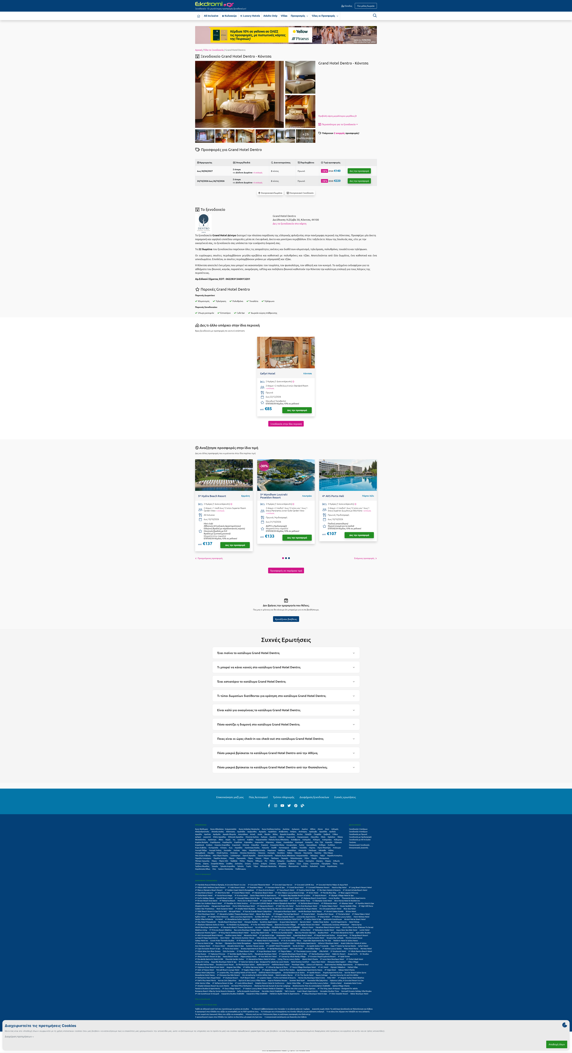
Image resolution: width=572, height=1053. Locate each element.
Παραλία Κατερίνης (334, 855)
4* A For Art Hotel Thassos (261, 924)
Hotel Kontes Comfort (300, 962)
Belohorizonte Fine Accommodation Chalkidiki (311, 986)
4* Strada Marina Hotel (204, 964)
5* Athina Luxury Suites (332, 948)
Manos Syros (357, 924)
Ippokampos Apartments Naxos (309, 970)
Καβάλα (250, 839)
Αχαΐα (260, 834)
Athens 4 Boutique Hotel (328, 943)
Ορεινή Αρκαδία (249, 855)
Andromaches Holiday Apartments (339, 964)
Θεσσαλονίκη (200, 839)
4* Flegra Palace (285, 951)
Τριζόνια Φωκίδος (202, 866)
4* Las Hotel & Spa (266, 935)
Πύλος (242, 861)
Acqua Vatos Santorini (289, 922)
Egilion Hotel (200, 916)
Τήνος (335, 863)
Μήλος (331, 850)
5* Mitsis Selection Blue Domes (207, 951)
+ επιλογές (270, 388)
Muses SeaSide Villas (348, 906)
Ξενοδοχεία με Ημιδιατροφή (360, 837)
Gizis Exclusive (228, 951)
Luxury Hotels (251, 15)
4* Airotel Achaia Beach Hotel (355, 890)
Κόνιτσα (246, 845)
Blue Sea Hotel (350, 908)
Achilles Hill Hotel (262, 916)
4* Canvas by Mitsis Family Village (292, 956)
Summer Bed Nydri (297, 980)
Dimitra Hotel (336, 983)
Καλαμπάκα (327, 839)
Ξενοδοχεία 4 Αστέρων (358, 831)
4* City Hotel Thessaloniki (205, 922)
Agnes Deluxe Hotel (261, 943)
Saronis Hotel (305, 922)
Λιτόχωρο (337, 847)
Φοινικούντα (294, 866)
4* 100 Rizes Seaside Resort (283, 916)
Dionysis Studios (251, 922)
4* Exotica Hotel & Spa (306, 890)
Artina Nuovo (200, 954)
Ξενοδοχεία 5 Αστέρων (358, 829)
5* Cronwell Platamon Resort (317, 887)
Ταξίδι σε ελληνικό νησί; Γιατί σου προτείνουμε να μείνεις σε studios (222, 1009)
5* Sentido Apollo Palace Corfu (239, 954)
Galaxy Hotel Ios (201, 940)
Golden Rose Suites (321, 922)
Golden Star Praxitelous (204, 908)
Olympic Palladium (338, 967)
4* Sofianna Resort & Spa (222, 983)
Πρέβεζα (233, 861)
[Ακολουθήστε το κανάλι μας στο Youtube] (282, 805)
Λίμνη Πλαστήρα (324, 847)
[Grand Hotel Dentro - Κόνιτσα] (239, 94)
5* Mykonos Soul (361, 964)
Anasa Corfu (353, 954)
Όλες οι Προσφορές (324, 15)
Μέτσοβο (322, 850)
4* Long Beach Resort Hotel (360, 887)
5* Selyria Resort (319, 895)
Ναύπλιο (317, 853)
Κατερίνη (309, 842)
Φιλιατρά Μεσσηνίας (268, 866)
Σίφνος (206, 863)
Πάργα (231, 858)
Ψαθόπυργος (240, 869)
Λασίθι (273, 847)
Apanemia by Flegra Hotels (306, 908)
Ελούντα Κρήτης (252, 837)
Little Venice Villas (202, 983)
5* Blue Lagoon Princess (348, 892)
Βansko (267, 834)
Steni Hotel (224, 938)
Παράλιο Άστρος (220, 858)
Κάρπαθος (248, 842)
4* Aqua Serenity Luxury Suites (315, 983)
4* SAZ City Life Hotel (284, 906)
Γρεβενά (327, 834)
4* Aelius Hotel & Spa (312, 919)
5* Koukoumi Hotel (338, 951)
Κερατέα (328, 842)
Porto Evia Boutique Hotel (306, 906)
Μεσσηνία (302, 850)
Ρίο (266, 861)
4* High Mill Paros (366, 906)
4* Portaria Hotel (343, 914)
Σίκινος (198, 863)
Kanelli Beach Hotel (225, 898)
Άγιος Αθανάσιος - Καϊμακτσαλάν (223, 829)
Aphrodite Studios (363, 932)
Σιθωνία (336, 861)
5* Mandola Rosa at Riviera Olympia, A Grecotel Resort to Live (220, 884)
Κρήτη (301, 845)
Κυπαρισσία (213, 847)
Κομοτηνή (236, 845)
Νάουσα (297, 853)
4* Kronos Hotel (241, 895)
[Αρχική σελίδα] (198, 16)
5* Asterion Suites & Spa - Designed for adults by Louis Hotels (264, 962)
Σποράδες (282, 863)
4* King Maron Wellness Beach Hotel (233, 932)
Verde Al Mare (298, 946)
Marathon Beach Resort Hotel (328, 927)
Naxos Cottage (322, 975)
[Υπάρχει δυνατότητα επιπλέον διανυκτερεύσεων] (293, 381)
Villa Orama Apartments (306, 943)
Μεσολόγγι (291, 850)
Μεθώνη (281, 850)
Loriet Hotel (364, 930)
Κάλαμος (316, 839)
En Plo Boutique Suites (245, 964)
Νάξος (289, 853)
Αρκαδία (198, 834)
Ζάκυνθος (314, 837)
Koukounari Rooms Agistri (205, 932)
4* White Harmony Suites (253, 967)
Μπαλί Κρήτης (222, 853)
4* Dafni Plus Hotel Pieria (205, 980)
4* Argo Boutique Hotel (266, 951)
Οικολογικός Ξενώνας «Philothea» (335, 924)
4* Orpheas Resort (230, 977)
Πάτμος (258, 858)
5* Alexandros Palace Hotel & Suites (260, 959)
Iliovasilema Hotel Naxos (205, 975)
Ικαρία (228, 839)
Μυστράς (271, 853)
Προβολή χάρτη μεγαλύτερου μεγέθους (336, 115)
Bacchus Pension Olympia (305, 932)
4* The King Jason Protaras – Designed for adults (338, 988)
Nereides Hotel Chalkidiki (272, 991)
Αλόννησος (230, 831)
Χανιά (322, 866)
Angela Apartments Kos (332, 972)
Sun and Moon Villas (287, 938)
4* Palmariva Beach (227, 900)
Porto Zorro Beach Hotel (248, 900)
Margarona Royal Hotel (221, 906)
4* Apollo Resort (314, 972)
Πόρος (214, 861)
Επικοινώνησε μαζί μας (230, 797)
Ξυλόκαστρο (235, 855)
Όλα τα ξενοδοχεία (202, 999)
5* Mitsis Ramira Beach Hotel (360, 951)
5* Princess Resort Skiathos (220, 930)
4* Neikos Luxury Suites (341, 916)
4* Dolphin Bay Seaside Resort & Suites (294, 895)
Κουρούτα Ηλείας (277, 845)
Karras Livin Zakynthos (227, 980)
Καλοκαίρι (230, 15)
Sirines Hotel (351, 911)
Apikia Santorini (263, 964)
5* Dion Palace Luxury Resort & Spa (289, 892)
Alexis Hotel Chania (310, 959)
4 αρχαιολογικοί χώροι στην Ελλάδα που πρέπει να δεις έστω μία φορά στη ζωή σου (228, 1017)
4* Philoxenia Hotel (329, 903)
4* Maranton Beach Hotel (262, 892)
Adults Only (270, 15)
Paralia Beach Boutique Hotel (230, 922)
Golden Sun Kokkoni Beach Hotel (208, 903)
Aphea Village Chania (340, 986)
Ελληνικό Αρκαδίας (235, 837)
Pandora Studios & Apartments (207, 988)
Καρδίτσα (238, 842)
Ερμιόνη (273, 837)
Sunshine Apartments (268, 922)
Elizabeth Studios (202, 906)
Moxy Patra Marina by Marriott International (275, 908)
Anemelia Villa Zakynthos (317, 980)
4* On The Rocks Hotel (304, 975)
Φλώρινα (282, 866)
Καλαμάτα (307, 839)
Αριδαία (332, 831)
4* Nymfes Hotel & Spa (364, 903)
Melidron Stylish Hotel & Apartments (284, 993)
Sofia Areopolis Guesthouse (248, 991)
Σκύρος (248, 863)
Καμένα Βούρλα (201, 842)
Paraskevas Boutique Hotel (266, 954)
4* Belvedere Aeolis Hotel (323, 930)
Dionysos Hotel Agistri (337, 962)
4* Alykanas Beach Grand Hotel (313, 898)
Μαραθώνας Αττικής (257, 850)
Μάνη (244, 850)
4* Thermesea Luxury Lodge (305, 951)
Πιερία (314, 858)
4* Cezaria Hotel (308, 914)
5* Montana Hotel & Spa (275, 887)
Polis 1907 (331, 977)
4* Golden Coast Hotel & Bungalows (239, 890)
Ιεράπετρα (212, 839)
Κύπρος (223, 847)
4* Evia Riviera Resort (204, 892)
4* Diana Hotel (324, 916)
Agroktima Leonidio (260, 919)
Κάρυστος (270, 842)
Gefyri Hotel (363, 946)
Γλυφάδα (317, 834)
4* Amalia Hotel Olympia (245, 908)
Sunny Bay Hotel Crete (260, 932)
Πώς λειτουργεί (258, 797)
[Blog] (302, 805)
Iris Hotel (219, 919)
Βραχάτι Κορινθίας (287, 834)
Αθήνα (312, 829)
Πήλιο (306, 858)
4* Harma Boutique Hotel (319, 954)
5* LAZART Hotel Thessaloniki (278, 946)
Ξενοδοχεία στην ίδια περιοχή (286, 423)
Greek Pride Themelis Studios (222, 940)
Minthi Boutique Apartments (207, 927)
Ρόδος (272, 861)
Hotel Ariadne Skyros (284, 975)
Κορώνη (264, 845)
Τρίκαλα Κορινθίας (227, 866)
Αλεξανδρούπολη (202, 831)
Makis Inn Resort (338, 954)
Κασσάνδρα (288, 842)
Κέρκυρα (338, 842)
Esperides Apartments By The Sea (317, 940)
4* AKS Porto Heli (222, 892)
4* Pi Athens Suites (244, 940)
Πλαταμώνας (324, 858)
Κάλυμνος (338, 839)
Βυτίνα (300, 834)
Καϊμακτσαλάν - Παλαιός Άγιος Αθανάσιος (272, 839)
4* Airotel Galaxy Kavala (333, 911)
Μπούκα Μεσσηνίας (248, 853)
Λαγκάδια (238, 847)
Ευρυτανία (291, 837)
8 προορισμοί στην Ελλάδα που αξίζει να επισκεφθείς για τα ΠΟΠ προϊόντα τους (226, 1011)
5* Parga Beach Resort (359, 935)
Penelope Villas (298, 964)
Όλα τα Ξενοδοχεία (214, 49)
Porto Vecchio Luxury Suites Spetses (300, 988)
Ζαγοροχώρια (302, 837)
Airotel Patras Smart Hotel (355, 919)
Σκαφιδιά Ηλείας (217, 863)
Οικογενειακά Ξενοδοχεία (359, 845)
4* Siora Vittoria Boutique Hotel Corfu (286, 919)
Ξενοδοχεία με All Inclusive (360, 839)
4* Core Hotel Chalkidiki (288, 930)
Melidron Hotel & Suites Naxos (345, 940)
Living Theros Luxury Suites (289, 959)
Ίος (234, 839)
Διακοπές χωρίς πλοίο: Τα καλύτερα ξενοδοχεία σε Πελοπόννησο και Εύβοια (342, 1009)
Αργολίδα (323, 831)
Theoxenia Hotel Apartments (353, 898)
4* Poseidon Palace (255, 887)
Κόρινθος (255, 845)
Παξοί (322, 855)
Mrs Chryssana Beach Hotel (330, 908)
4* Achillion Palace (312, 948)
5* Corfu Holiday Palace (204, 898)
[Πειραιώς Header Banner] (286, 34)
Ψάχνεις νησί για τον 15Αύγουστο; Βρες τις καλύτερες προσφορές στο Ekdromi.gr (278, 1014)
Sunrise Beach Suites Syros (355, 972)
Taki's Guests (290, 991)
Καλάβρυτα (295, 839)
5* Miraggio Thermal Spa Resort (286, 914)
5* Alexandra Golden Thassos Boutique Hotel (235, 914)
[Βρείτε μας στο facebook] (269, 805)
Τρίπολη (240, 866)
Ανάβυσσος (283, 831)
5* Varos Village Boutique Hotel (303, 967)
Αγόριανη (295, 829)
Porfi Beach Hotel (247, 977)
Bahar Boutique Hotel (359, 993)
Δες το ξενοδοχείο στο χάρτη (289, 223)
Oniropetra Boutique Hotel (285, 911)
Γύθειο (335, 834)
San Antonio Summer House (243, 938)
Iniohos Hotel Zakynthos (205, 972)
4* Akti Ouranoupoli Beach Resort (209, 935)
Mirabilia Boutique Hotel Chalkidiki (286, 927)
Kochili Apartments (339, 922)
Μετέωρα (312, 850)
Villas (284, 15)
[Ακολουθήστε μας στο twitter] (289, 805)
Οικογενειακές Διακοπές (358, 847)
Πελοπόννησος (296, 858)
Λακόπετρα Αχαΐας (252, 847)
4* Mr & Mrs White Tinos (300, 900)
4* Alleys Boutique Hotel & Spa (314, 993)
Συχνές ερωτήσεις (345, 797)
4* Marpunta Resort (265, 906)
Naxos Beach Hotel (230, 956)
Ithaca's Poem (307, 927)
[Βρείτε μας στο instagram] (276, 805)
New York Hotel (296, 948)
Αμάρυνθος (252, 831)
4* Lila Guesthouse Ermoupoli (207, 993)
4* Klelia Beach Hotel (203, 895)
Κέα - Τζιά (319, 842)
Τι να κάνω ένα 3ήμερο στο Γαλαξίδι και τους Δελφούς (348, 1011)
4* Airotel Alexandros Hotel (342, 932)
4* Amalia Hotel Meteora (218, 916)
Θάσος (340, 837)
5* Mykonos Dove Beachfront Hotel (209, 967)
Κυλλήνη (331, 845)
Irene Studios (334, 898)
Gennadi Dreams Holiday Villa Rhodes (356, 991)
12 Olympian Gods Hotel (322, 900)
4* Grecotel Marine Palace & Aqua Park (332, 884)
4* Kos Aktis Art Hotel (268, 956)
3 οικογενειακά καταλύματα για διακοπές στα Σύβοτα (286, 1017)
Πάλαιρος (314, 855)
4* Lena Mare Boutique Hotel (332, 959)
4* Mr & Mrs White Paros (291, 940)
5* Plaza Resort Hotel (245, 951)
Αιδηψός (334, 829)
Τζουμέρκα (325, 863)
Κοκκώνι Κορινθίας (222, 845)
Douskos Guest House (225, 964)
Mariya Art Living (202, 962)
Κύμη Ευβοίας (200, 847)
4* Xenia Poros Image (223, 895)
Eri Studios (364, 954)
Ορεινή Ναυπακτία (265, 855)
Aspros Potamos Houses (277, 980)
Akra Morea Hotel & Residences (347, 900)
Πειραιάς (284, 858)
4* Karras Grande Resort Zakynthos (257, 911)
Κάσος (278, 842)
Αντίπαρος (303, 831)
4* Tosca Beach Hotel (285, 890)
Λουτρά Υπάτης (215, 850)
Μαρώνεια (271, 850)
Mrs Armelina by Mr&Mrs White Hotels (257, 975)
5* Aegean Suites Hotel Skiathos (351, 977)
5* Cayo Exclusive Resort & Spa (207, 948)
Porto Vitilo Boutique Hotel (244, 906)
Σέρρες (328, 861)
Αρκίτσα (207, 834)
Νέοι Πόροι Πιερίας (220, 855)
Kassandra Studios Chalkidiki (233, 993)
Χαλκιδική (314, 866)
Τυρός (248, 866)
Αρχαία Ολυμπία (229, 834)
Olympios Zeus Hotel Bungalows (238, 943)
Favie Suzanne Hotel (225, 908)
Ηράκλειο (331, 837)
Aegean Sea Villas (234, 967)
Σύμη (299, 863)
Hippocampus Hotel (248, 956)
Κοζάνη (209, 845)
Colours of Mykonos (314, 964)
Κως (230, 847)
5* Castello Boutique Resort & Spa (293, 954)
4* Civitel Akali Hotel (354, 959)
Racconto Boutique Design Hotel (247, 930)
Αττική (252, 834)
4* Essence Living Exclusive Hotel (310, 938)
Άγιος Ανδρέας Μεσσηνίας (249, 829)
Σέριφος (319, 861)
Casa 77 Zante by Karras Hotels (343, 946)
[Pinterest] (296, 805)
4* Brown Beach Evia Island (206, 900)
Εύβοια (281, 837)
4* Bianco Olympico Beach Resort (209, 890)
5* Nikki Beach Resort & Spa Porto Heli (211, 911)
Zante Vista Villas (294, 983)
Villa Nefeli (323, 951)
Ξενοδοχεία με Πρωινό (358, 834)
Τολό (341, 863)
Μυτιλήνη (281, 853)
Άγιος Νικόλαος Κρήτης (271, 829)
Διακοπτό (207, 837)
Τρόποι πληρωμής (283, 797)
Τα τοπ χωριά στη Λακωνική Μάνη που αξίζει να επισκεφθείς (219, 1014)
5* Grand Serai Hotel (295, 887)
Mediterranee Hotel (233, 935)
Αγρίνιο (305, 829)
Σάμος (300, 861)
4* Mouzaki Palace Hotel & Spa (247, 898)
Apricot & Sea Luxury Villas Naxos (252, 980)
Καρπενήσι (259, 842)
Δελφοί (198, 837)
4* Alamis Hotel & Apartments (266, 940)
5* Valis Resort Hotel (236, 887)
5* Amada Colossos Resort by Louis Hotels (212, 986)
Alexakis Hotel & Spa (235, 946)
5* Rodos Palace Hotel (329, 906)
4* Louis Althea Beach (244, 983)
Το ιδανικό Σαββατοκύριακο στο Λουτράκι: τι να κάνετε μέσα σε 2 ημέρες (281, 1009)
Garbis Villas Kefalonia (204, 919)
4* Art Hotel (323, 967)
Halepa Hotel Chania (346, 970)
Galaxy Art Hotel (269, 930)
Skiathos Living (201, 930)
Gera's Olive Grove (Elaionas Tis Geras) (357, 927)
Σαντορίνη (310, 861)
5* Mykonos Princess (216, 954)
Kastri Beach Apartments (307, 991)
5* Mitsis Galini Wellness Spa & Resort (210, 887)
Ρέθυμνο (258, 861)
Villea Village (353, 962)
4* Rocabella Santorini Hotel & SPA (209, 959)
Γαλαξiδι (308, 834)
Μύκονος (261, 853)
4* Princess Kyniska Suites (282, 932)
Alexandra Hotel (250, 935)
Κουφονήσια (292, 845)
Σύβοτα (291, 863)
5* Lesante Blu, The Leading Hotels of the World (236, 972)
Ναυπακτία (307, 853)
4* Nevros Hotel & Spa (204, 943)
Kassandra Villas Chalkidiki (257, 993)
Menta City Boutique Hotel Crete (311, 977)
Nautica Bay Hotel (339, 887)
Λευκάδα (303, 847)
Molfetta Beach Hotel (280, 964)
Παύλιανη (275, 858)
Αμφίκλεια (272, 831)
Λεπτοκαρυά (284, 847)
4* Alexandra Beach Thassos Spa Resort (237, 927)
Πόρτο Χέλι (223, 861)
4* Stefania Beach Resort (308, 903)
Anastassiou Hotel (283, 935)
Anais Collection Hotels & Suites (353, 943)
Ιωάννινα (241, 839)
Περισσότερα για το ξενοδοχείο (338, 124)
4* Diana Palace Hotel (361, 914)
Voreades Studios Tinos (329, 991)
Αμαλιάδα (241, 831)
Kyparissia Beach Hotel (302, 935)
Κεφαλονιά (199, 845)
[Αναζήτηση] (375, 15)
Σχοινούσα (315, 863)
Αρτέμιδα (216, 834)
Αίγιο (327, 829)
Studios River (323, 932)
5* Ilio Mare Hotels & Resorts (329, 890)
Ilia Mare (219, 943)
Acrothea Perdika (262, 927)
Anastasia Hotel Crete (353, 983)
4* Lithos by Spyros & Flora (276, 967)
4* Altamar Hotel (346, 903)
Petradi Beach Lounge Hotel (227, 970)
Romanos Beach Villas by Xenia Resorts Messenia (215, 991)
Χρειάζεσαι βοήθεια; (286, 619)
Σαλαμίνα (280, 861)
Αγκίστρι (286, 829)
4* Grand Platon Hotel (241, 892)
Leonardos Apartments (306, 916)
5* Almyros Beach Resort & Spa (207, 956)
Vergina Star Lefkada (335, 938)
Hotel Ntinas (354, 922)
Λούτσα (237, 850)
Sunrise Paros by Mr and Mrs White (344, 975)
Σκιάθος (229, 863)
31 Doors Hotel (219, 946)
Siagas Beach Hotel (291, 898)
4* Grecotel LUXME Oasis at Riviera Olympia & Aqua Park (273, 903)
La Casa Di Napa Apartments (206, 938)
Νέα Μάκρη (328, 853)
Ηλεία (323, 837)
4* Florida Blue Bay (328, 892)
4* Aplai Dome (344, 956)
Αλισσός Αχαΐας (218, 831)
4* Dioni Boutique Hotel (205, 914)
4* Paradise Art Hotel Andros (236, 903)
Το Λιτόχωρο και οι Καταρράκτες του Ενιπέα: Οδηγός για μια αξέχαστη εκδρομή (292, 1011)
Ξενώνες (352, 842)
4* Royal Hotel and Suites (324, 935)
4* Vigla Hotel (330, 970)
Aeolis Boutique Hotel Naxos (310, 911)
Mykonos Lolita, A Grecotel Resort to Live (347, 980)
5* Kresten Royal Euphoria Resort (322, 956)
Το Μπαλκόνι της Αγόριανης (237, 924)
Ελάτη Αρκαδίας (219, 837)
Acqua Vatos (342, 935)
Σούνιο (256, 863)
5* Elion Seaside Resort (338, 993)
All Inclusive (211, 15)
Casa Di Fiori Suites (287, 970)
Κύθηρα (322, 845)
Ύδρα (255, 866)
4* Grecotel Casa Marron (282, 884)
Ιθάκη (221, 839)
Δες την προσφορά (359, 170)
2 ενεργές (339, 133)
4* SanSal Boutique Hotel (277, 948)
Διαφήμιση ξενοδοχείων (314, 797)
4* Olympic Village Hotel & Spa (341, 895)
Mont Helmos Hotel (361, 916)
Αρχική (198, 49)
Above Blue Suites (263, 914)
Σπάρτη (264, 863)
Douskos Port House (325, 914)
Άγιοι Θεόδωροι (201, 829)
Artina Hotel (305, 930)
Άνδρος (293, 831)
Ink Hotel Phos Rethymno (241, 986)
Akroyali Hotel (234, 911)
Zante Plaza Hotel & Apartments (263, 895)
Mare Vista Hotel (281, 900)
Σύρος (305, 863)
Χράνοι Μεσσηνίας (225, 869)
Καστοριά (299, 842)
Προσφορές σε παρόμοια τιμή (286, 570)
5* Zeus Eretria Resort (265, 890)
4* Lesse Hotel (266, 900)
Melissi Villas (353, 967)
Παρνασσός (241, 858)
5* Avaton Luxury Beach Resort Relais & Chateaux (263, 988)
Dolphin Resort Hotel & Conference (269, 983)
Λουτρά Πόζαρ (201, 850)
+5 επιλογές (257, 172)
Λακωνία (265, 847)
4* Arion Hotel (312, 892)
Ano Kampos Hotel (202, 946)
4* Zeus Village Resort (231, 988)
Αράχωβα (313, 831)
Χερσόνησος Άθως (202, 869)
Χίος (214, 869)
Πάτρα (266, 858)
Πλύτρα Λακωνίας (202, 861)
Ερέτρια (264, 837)
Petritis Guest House (354, 938)
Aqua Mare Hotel (318, 962)
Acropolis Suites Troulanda (317, 946)
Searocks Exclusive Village (285, 924)
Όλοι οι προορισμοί (203, 874)
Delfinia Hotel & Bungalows (270, 972)
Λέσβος (294, 847)
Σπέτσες (272, 863)
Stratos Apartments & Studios (253, 948)
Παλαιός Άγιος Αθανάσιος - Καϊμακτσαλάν (291, 855)
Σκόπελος (239, 863)
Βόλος (275, 834)
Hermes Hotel (366, 948)
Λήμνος (312, 847)
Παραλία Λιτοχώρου (203, 858)
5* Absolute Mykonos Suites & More (209, 924)
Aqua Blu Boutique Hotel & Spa (223, 962)
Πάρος (250, 858)
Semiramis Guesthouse (333, 919)
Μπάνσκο (234, 853)
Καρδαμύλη (227, 842)
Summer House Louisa (255, 946)
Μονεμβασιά (200, 853)
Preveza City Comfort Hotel (283, 943)
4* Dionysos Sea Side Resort (228, 975)
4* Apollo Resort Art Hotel (309, 924)
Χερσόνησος (332, 866)
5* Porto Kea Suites (230, 948)
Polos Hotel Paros (351, 948)
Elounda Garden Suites (235, 959)
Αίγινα (320, 829)
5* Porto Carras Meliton (271, 898)
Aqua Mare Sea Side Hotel (346, 930)
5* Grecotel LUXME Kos (304, 884)
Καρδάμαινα (215, 842)
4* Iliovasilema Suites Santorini (237, 919)
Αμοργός (262, 831)
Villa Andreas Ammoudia (266, 938)
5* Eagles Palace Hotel (251, 970)
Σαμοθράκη (291, 861)
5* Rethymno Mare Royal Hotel (207, 977)
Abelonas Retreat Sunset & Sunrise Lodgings (272, 986)
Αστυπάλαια (243, 834)
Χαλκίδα (304, 866)
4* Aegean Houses (269, 970)
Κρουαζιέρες (312, 845)
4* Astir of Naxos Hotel (204, 970)
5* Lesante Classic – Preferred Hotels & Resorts (276, 977)
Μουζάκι (210, 853)
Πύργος (250, 861)
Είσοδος (348, 5)
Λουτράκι (227, 850)
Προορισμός (298, 15)
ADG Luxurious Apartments (241, 916)
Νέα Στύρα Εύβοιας (202, 855)
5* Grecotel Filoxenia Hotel (259, 884)
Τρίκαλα (215, 866)
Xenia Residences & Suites (294, 972)
